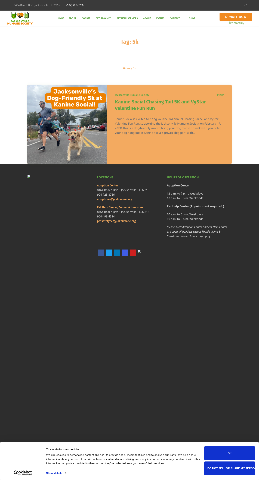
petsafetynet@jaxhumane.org (116, 221)
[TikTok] (141, 253)
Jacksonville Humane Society (132, 95)
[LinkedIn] (117, 253)
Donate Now (235, 17)
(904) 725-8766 (75, 5)
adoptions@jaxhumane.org (114, 199)
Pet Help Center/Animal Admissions (120, 207)
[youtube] (240, 5)
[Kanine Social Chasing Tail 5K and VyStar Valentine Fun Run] (67, 124)
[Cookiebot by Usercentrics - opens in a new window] (22, 473)
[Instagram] (228, 5)
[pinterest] (234, 5)
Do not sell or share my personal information (231, 468)
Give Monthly (235, 23)
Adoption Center (107, 185)
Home (126, 68)
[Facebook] (210, 5)
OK (230, 453)
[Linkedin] (205, 5)
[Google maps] (216, 5)
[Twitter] (222, 5)
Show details (54, 473)
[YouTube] (133, 253)
